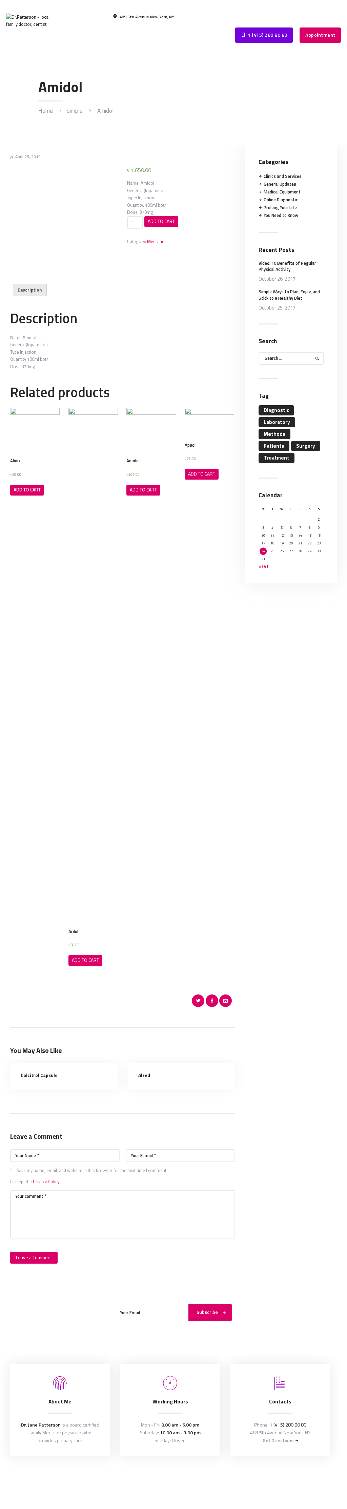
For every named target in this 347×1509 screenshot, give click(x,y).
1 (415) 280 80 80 (288, 1424)
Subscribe (207, 1312)
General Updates (280, 184)
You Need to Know (281, 215)
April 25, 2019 (28, 156)
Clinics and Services (283, 176)
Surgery (305, 446)
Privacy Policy (46, 1181)
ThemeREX (174, 1478)
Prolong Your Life (280, 207)
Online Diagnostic (281, 199)
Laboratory (277, 422)
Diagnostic (276, 410)
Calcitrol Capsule (39, 1075)
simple (75, 111)
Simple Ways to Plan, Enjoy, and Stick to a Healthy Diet (289, 294)
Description (30, 289)
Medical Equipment (282, 191)
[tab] (30, 290)
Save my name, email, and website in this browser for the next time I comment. (91, 1170)
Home (45, 111)
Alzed (144, 1075)
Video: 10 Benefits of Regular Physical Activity (287, 266)
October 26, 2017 (277, 279)
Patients (274, 446)
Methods (274, 434)
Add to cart (161, 221)
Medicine (155, 241)
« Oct (263, 566)
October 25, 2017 (277, 308)
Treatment (276, 458)
